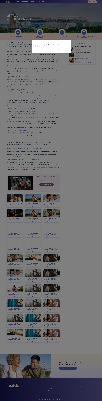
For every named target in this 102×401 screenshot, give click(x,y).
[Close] (69, 41)
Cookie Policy (48, 46)
